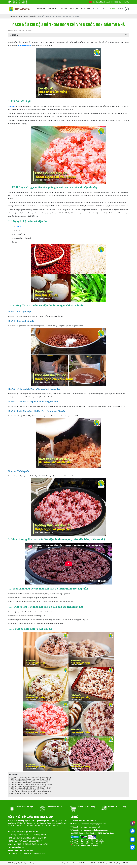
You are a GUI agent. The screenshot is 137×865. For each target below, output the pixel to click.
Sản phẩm (63, 9)
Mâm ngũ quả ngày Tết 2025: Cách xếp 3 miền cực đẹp (28, 790)
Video (103, 9)
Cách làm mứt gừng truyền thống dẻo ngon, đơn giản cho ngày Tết (31, 784)
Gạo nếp (18, 226)
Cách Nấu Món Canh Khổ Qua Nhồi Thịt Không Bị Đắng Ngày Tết (31, 791)
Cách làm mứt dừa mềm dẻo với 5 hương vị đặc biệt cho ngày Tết (31, 788)
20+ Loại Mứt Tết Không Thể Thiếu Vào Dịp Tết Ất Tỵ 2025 (29, 793)
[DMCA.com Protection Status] (83, 836)
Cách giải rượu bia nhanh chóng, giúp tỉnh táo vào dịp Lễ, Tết (29, 786)
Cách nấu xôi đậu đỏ (24, 45)
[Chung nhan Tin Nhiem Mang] (92, 836)
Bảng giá (74, 9)
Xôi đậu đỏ (12, 106)
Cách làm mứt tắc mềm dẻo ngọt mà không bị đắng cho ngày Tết (31, 779)
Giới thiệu (52, 9)
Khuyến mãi (85, 9)
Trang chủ (40, 9)
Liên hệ (120, 9)
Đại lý (95, 9)
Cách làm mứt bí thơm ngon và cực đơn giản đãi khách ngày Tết (30, 781)
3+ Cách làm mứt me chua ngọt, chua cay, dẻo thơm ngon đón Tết (31, 777)
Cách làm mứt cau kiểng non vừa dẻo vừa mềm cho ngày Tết (29, 782)
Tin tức (112, 9)
